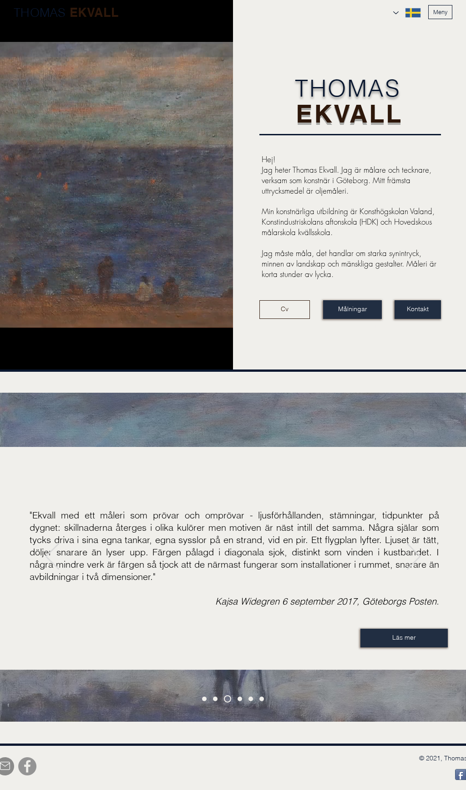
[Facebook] (27, 766)
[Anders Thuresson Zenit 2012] (204, 699)
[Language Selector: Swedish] (407, 12)
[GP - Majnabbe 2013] (261, 699)
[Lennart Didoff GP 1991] (240, 699)
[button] (440, 12)
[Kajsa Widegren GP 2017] (227, 699)
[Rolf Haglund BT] (250, 699)
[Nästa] (413, 557)
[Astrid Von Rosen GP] (215, 699)
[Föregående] (52, 557)
